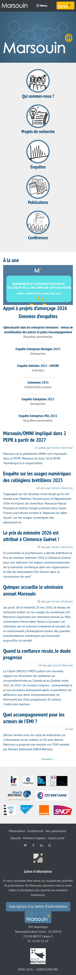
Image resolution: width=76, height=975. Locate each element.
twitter (25, 845)
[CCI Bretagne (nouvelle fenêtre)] (52, 795)
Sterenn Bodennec (62, 447)
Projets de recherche (38, 131)
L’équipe (15, 838)
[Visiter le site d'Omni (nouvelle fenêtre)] (65, 5)
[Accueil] (15, 5)
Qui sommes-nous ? (38, 96)
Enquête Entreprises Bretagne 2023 (38, 349)
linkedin (41, 845)
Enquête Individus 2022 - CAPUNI (38, 365)
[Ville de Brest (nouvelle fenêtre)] (27, 810)
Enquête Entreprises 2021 (38, 399)
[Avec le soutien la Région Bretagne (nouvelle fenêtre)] (38, 956)
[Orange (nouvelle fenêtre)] (44, 810)
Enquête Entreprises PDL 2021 (38, 415)
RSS (50, 845)
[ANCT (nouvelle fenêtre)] (59, 781)
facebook (33, 845)
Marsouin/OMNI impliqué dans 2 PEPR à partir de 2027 (34, 436)
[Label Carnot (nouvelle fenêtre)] (38, 858)
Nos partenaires (55, 831)
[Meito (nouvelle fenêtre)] (28, 781)
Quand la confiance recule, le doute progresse (37, 654)
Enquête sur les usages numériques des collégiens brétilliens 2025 (37, 477)
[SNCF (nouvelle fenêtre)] (62, 810)
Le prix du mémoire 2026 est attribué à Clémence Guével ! (31, 536)
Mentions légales (34, 838)
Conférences (38, 238)
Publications (38, 202)
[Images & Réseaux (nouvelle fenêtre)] (13, 781)
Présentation (17, 831)
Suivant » (47, 759)
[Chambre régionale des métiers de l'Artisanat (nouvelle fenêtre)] (10, 810)
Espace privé (56, 838)
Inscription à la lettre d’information (38, 906)
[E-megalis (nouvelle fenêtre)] (19, 795)
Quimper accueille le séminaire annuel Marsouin (33, 590)
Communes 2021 (38, 382)
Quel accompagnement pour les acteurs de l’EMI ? (34, 718)
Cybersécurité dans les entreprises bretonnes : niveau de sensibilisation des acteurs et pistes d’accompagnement (38, 329)
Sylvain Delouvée (62, 665)
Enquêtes (38, 167)
